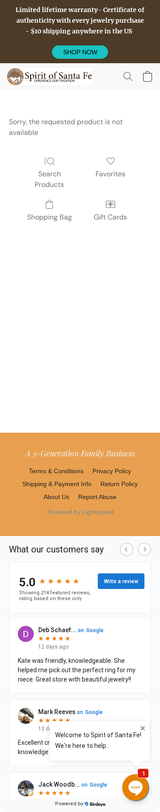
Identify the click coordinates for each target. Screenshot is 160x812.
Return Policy (119, 483)
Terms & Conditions (56, 471)
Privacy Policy (111, 471)
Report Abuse (97, 496)
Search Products (49, 179)
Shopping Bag (49, 217)
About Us (56, 496)
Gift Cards (110, 217)
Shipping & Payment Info (57, 483)
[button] (80, 52)
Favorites (110, 174)
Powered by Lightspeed (80, 512)
